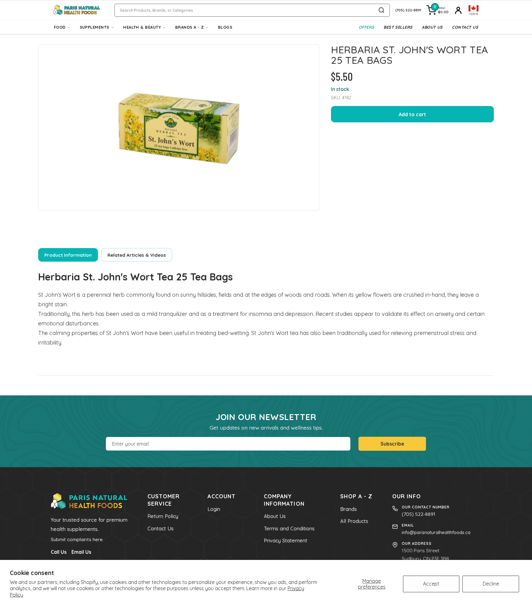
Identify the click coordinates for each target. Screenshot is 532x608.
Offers (366, 27)
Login (214, 509)
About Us (432, 27)
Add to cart (412, 114)
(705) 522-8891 (418, 514)
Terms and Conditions (289, 528)
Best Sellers (398, 27)
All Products (354, 521)
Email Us (81, 552)
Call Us (58, 552)
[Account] (458, 10)
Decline (491, 584)
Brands (348, 509)
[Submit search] (381, 10)
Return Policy (162, 516)
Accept (431, 584)
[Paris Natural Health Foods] (76, 10)
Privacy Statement (285, 540)
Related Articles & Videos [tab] (136, 255)
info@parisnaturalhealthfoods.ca (436, 532)
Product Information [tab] (68, 255)
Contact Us (465, 27)
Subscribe (392, 444)
